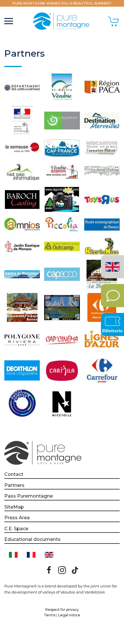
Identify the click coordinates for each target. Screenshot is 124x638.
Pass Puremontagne (28, 496)
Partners (14, 485)
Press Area (17, 517)
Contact (13, 474)
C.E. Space (16, 528)
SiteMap (14, 507)
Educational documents (32, 539)
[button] (8, 21)
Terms (49, 615)
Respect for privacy (62, 609)
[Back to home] (62, 21)
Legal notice (69, 615)
